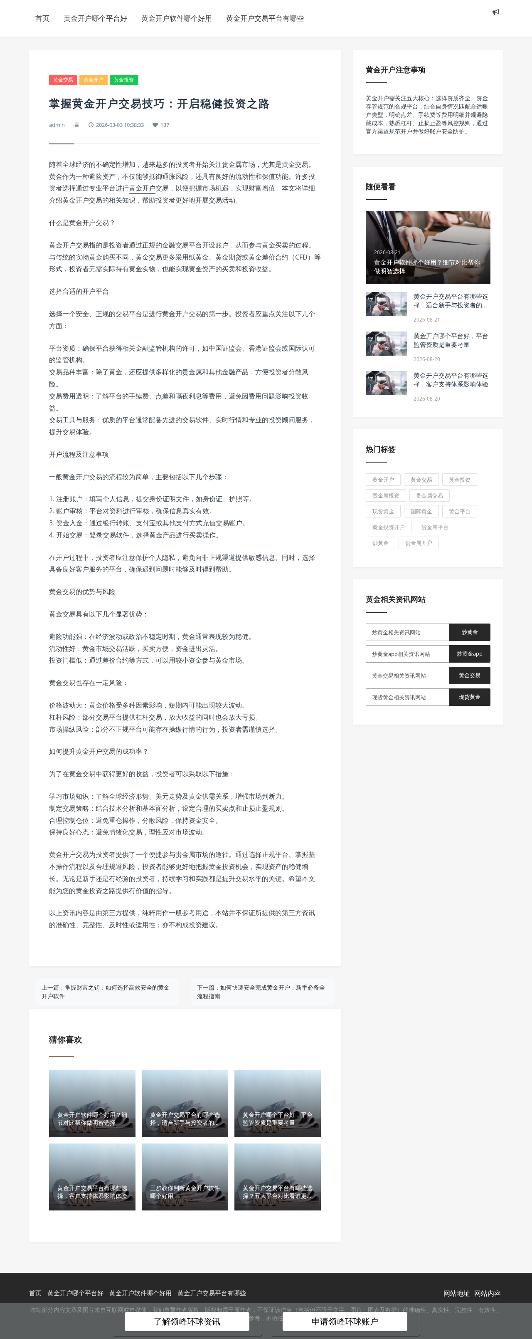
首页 (42, 18)
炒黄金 (380, 543)
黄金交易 (63, 79)
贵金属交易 (429, 495)
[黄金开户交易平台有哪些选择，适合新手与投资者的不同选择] (386, 304)
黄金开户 (93, 79)
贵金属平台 (434, 527)
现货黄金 (383, 511)
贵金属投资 (385, 495)
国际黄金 (421, 511)
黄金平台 (459, 511)
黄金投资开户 (388, 527)
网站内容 (487, 1293)
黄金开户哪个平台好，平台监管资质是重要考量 (451, 340)
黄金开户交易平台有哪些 (265, 18)
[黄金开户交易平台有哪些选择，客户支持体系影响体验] (386, 383)
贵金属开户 (418, 543)
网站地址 (456, 1293)
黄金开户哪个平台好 (95, 18)
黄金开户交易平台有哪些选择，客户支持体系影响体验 (451, 379)
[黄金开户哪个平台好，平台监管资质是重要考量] (386, 344)
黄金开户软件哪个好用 (176, 18)
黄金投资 (124, 79)
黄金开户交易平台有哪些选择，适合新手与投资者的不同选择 (451, 305)
